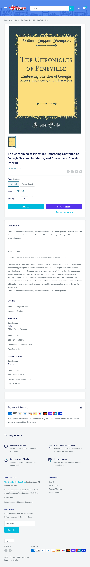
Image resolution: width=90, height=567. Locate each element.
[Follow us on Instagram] (10, 550)
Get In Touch (53, 485)
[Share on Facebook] (68, 171)
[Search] (71, 8)
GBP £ (7, 541)
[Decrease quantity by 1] (18, 198)
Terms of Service (55, 489)
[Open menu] (5, 8)
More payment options (64, 212)
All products (15, 20)
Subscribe (12, 530)
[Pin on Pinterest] (72, 171)
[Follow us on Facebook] (5, 550)
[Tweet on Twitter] (76, 171)
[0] (83, 8)
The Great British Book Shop (15, 482)
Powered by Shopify (11, 560)
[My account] (79, 8)
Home (6, 20)
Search (51, 482)
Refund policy (54, 492)
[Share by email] (80, 171)
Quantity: (11, 199)
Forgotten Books (14, 168)
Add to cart (26, 207)
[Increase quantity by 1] (30, 198)
